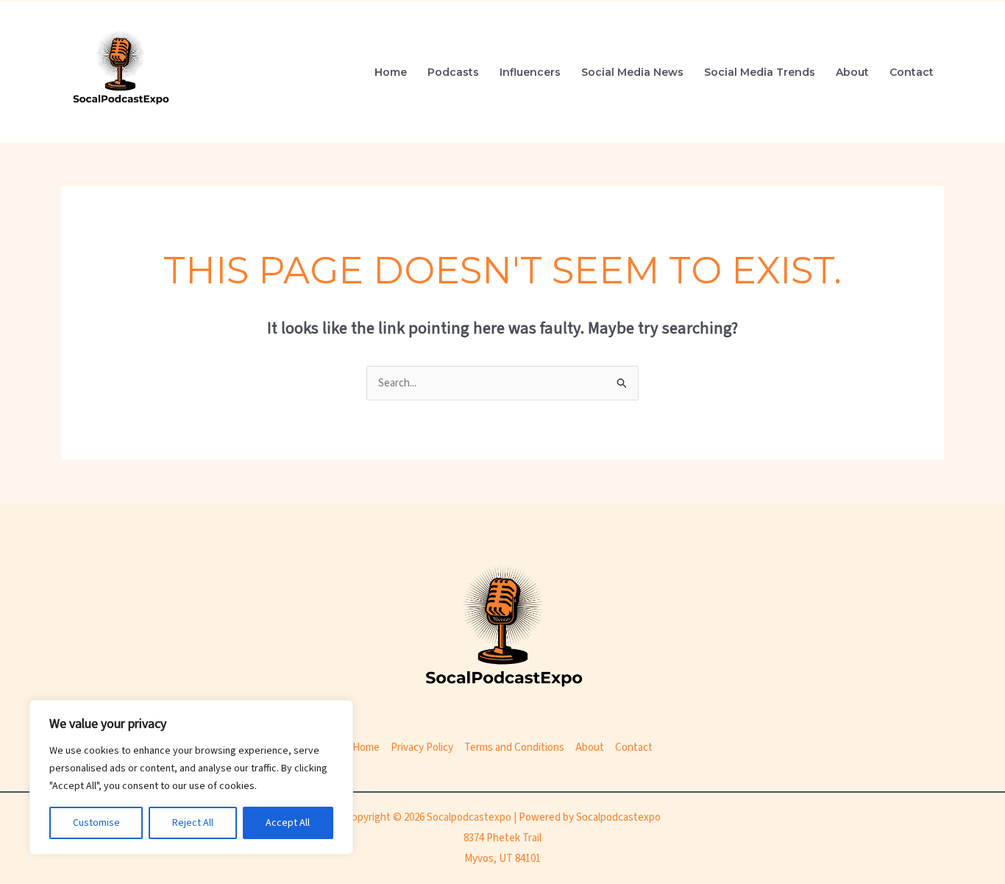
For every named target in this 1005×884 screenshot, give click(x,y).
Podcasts (453, 72)
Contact (911, 72)
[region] (191, 777)
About (852, 72)
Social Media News (632, 72)
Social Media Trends (759, 72)
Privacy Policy (422, 747)
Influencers (530, 72)
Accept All (288, 823)
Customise (96, 823)
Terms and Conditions (514, 747)
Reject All (192, 823)
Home (390, 72)
